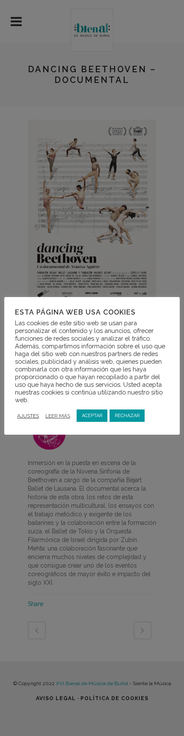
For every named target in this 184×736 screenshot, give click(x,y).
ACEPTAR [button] (92, 415)
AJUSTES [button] (28, 416)
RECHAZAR (127, 415)
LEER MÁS (57, 416)
